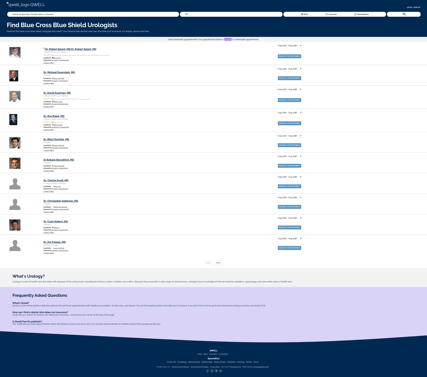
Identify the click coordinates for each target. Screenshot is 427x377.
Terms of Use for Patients (180, 367)
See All (256, 362)
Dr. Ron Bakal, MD (53, 116)
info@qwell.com (235, 367)
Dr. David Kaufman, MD (57, 92)
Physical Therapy (220, 362)
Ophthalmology (206, 362)
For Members (223, 354)
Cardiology (241, 362)
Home (200, 354)
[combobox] (185, 14)
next (218, 263)
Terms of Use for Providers (199, 367)
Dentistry (249, 362)
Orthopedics (231, 362)
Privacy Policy (215, 367)
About (205, 354)
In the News (213, 354)
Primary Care (171, 362)
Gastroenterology (194, 362)
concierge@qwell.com (261, 367)
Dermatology (181, 362)
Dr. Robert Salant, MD (83, 49)
